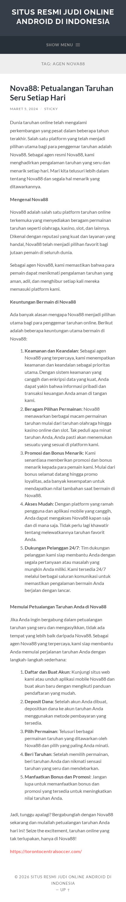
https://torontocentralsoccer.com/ (46, 851)
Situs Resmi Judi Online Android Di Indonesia (63, 16)
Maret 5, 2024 (24, 109)
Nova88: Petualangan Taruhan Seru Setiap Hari (61, 92)
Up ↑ (65, 889)
